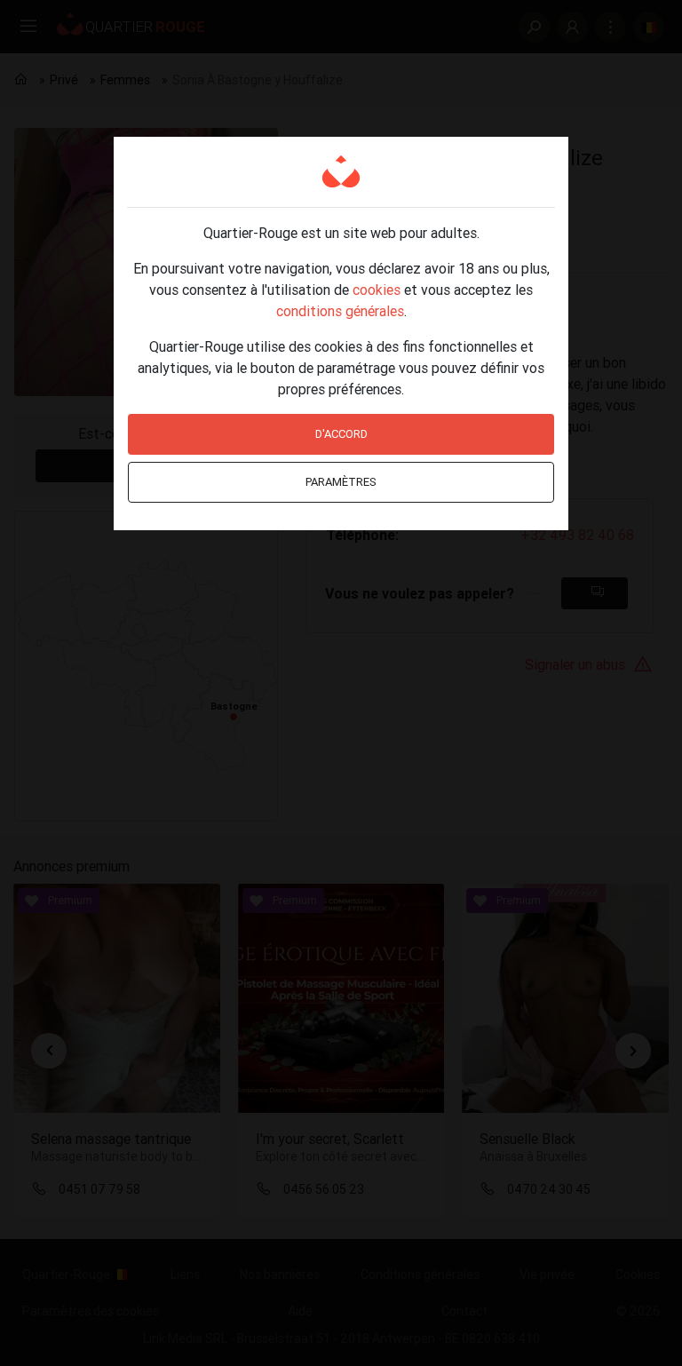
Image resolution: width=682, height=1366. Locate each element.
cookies (376, 289)
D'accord (341, 433)
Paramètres (341, 481)
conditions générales (340, 311)
